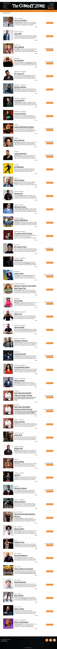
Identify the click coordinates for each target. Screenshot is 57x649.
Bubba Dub (18, 448)
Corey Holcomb (20, 354)
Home (14, 11)
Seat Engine (30, 647)
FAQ (33, 11)
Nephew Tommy (20, 206)
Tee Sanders (19, 60)
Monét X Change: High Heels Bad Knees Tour (25, 286)
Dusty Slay (18, 435)
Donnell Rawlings (20, 555)
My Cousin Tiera (20, 246)
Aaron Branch (19, 140)
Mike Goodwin (19, 380)
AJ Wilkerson (19, 167)
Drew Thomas (19, 421)
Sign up (51, 1)
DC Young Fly (19, 73)
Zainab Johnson (20, 87)
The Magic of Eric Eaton (23, 233)
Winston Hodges (20, 488)
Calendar (24, 11)
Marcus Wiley (19, 528)
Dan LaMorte (19, 47)
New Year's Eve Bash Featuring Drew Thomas (23, 407)
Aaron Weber (19, 461)
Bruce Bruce (18, 595)
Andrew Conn (19, 542)
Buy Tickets (49, 50)
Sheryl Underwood (21, 622)
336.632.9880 (6, 8)
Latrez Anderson (20, 153)
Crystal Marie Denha (22, 367)
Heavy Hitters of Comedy (23, 568)
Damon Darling (19, 501)
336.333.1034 (6, 4)
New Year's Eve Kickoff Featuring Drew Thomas (23, 394)
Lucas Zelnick (19, 100)
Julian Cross (18, 273)
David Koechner (20, 582)
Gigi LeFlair (18, 300)
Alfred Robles (19, 180)
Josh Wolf (17, 33)
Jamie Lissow (19, 327)
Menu (29, 11)
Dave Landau (19, 608)
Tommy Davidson (20, 20)
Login (55, 1)
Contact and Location (39, 11)
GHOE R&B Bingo (21, 220)
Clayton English (20, 113)
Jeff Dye (17, 475)
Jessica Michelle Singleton (24, 127)
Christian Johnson (21, 340)
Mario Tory (18, 314)
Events (18, 11)
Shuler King (18, 193)
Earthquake (18, 260)
